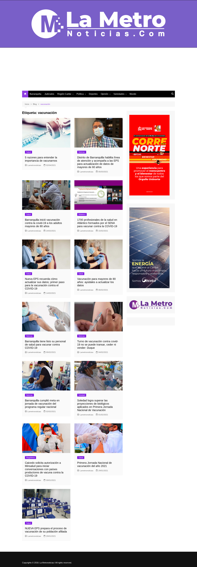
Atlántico (82, 214)
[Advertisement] (98, 70)
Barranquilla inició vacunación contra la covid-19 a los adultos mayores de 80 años (43, 223)
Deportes (93, 94)
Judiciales (49, 94)
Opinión (104, 94)
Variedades (119, 94)
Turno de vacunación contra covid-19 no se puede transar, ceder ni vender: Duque (97, 344)
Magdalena (30, 458)
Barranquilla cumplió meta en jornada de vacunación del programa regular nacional (42, 403)
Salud (28, 152)
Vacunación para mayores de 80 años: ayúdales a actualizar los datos (96, 282)
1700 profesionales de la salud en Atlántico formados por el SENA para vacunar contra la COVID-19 (97, 223)
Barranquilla (35, 94)
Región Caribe (64, 94)
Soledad (82, 395)
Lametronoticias (34, 165)
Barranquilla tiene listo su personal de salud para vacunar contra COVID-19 (45, 344)
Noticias (82, 152)
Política (80, 94)
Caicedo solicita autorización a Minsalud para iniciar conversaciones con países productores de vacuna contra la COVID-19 (44, 469)
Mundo (133, 94)
